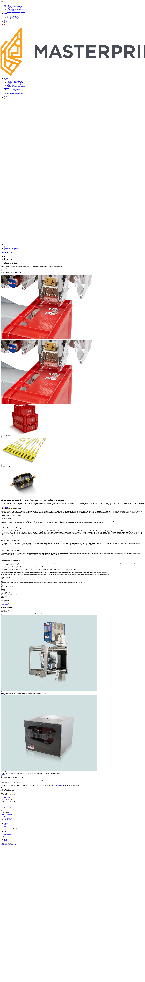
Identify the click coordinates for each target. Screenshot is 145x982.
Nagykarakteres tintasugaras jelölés (15, 8)
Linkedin (6, 825)
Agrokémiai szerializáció (12, 90)
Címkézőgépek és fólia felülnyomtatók (16, 12)
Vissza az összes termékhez (7, 252)
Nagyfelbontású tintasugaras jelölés (15, 9)
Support (5, 96)
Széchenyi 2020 (7, 819)
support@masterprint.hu (7, 814)
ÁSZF (5, 831)
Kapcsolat (6, 821)
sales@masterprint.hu (7, 807)
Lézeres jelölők (10, 10)
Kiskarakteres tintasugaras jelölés (14, 6)
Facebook (6, 823)
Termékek (6, 3)
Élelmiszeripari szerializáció (13, 92)
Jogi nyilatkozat (7, 834)
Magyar (5, 839)
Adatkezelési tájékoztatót (56, 785)
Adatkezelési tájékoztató (9, 832)
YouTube (6, 826)
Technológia (7, 5)
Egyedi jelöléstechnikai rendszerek (15, 93)
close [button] (2, 1)
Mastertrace (6, 816)
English (5, 840)
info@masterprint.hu (7, 797)
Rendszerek (6, 13)
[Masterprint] (72, 76)
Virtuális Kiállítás (8, 818)
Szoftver (6, 94)
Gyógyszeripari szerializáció (13, 14)
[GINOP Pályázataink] (8, 844)
